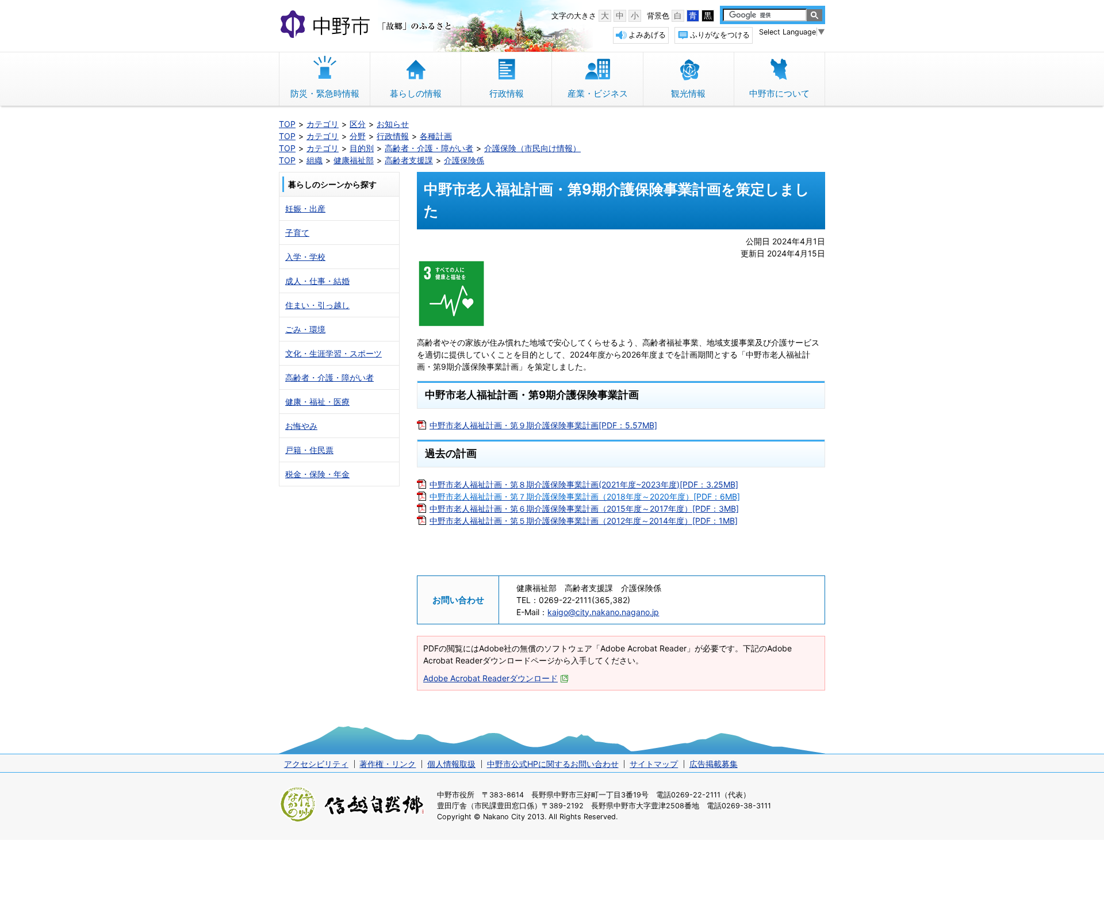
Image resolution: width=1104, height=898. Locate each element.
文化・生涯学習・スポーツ (333, 353)
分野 (358, 136)
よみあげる (647, 34)
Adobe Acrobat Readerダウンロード (490, 678)
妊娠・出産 (305, 208)
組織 (314, 160)
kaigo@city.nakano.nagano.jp (603, 612)
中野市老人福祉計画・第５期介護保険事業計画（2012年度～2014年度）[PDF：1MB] (584, 520)
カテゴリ (322, 124)
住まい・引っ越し (317, 305)
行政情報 (506, 93)
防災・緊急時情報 (324, 93)
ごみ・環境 (305, 329)
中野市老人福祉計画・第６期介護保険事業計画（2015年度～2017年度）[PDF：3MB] (584, 508)
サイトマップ (654, 764)
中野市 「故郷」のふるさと (368, 25)
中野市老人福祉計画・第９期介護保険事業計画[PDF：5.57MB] (543, 425)
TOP (287, 124)
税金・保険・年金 (317, 474)
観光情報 (688, 93)
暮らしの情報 (416, 93)
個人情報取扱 (451, 764)
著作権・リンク (387, 764)
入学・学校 (305, 257)
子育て (297, 232)
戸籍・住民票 (309, 450)
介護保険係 (464, 160)
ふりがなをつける (720, 34)
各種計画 (436, 136)
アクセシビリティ (316, 764)
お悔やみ (301, 426)
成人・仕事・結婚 (317, 281)
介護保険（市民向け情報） (532, 148)
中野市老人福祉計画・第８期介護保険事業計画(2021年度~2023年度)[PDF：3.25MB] (584, 484)
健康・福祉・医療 (317, 401)
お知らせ (393, 124)
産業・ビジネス (598, 93)
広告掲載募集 (713, 764)
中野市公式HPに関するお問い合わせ (553, 764)
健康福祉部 (354, 160)
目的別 (362, 148)
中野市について (779, 93)
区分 (358, 124)
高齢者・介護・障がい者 (429, 148)
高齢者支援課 (409, 160)
